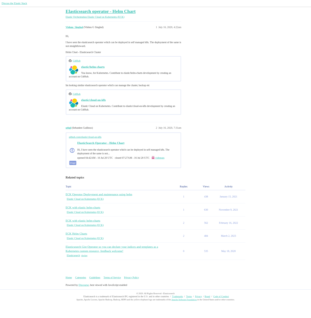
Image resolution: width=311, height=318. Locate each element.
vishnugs (159, 157)
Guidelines (94, 277)
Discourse (84, 285)
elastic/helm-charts (93, 66)
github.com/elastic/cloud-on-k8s (85, 137)
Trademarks (177, 296)
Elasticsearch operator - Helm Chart (101, 11)
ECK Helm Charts (76, 233)
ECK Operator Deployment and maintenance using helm (99, 194)
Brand (207, 296)
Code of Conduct (221, 296)
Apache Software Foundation (184, 299)
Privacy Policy (131, 277)
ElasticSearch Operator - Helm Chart (100, 143)
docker (84, 255)
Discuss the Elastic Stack (14, 3)
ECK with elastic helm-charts (83, 207)
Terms (189, 296)
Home (69, 277)
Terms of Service (112, 277)
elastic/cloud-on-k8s (93, 100)
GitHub (77, 60)
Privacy (198, 296)
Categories (80, 277)
